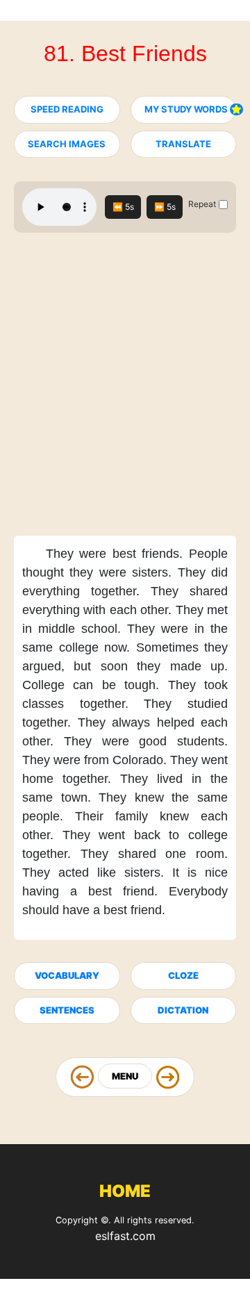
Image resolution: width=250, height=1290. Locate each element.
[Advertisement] (125, 388)
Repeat (202, 204)
